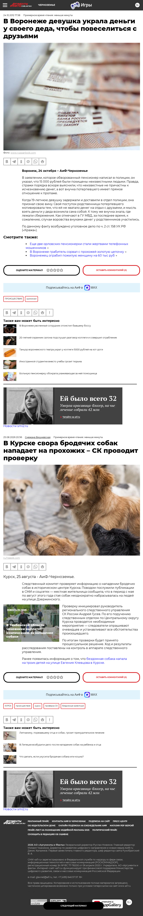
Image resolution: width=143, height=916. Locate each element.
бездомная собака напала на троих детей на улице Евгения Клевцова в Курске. (74, 661)
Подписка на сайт (99, 821)
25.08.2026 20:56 (12, 437)
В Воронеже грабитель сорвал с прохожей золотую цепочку (77, 252)
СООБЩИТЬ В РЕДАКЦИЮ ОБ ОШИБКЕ (48, 834)
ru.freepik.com (11, 558)
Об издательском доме (41, 825)
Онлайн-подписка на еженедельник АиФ (82, 825)
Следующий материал (74, 906)
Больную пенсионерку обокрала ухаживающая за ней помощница (58, 373)
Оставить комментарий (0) (111, 270)
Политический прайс (104, 830)
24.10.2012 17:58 (11, 15)
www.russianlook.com (23, 152)
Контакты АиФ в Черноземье (69, 821)
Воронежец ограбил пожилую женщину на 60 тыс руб (72, 255)
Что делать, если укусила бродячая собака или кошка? (51, 756)
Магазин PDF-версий (122, 825)
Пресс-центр (120, 821)
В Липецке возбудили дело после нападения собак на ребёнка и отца (60, 744)
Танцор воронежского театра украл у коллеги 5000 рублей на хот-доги (61, 349)
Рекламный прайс (38, 821)
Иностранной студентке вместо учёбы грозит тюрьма (50, 361)
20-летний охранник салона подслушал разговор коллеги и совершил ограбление (68, 337)
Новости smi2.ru (15, 426)
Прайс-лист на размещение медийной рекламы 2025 (58, 830)
